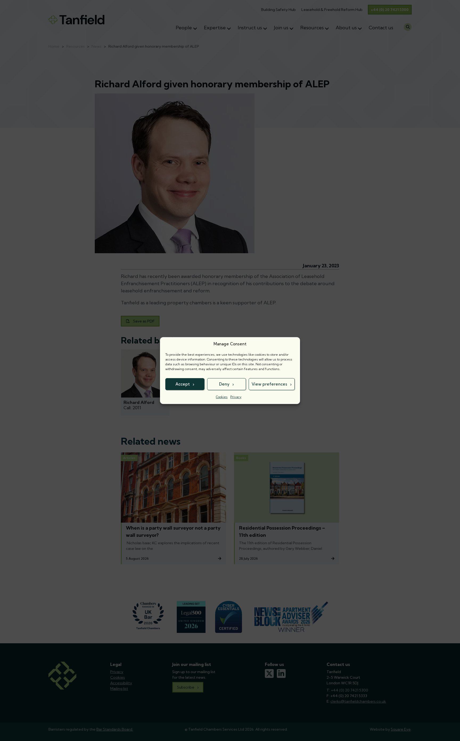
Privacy (235, 397)
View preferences (269, 384)
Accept (182, 384)
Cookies (222, 397)
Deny (224, 384)
